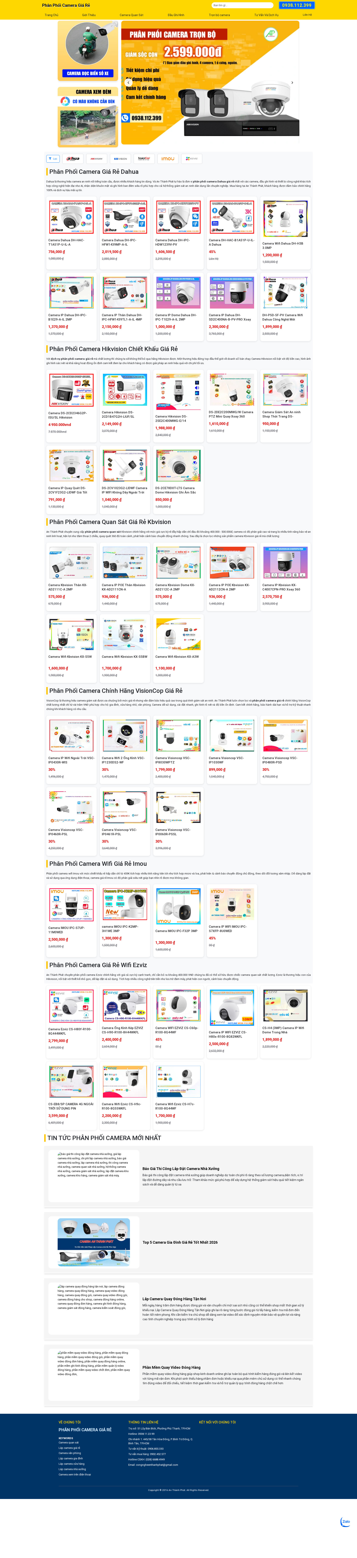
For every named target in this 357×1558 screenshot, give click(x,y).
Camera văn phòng (70, 1453)
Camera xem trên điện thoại (75, 1474)
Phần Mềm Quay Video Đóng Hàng (172, 1367)
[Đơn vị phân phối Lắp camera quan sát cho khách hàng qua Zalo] (346, 1522)
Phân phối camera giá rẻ (66, 5)
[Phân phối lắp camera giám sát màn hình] (88, 117)
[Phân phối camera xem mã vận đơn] (88, 51)
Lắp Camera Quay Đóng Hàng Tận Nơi (174, 1299)
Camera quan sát (69, 1442)
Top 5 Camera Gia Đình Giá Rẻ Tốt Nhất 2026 (180, 1242)
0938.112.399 (297, 5)
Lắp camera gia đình (71, 1458)
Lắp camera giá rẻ (69, 1447)
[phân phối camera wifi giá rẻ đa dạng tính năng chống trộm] (210, 82)
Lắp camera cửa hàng (71, 1463)
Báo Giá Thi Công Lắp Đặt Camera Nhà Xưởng (181, 1168)
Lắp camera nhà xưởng (72, 1469)
